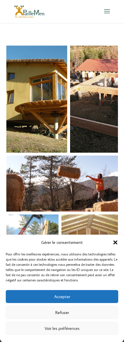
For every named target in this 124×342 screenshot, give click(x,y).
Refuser (62, 312)
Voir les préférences (62, 328)
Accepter (62, 296)
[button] (115, 242)
